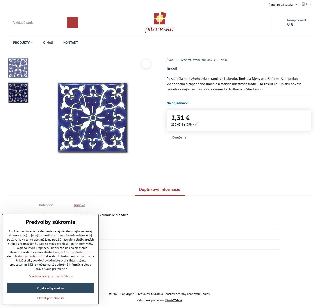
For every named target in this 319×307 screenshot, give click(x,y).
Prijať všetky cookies (50, 288)
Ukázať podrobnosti (50, 298)
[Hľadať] (43, 22)
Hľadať (72, 22)
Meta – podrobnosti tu (30, 256)
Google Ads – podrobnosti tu (72, 252)
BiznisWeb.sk (173, 300)
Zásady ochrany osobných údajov (188, 294)
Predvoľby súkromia (149, 294)
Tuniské (79, 205)
